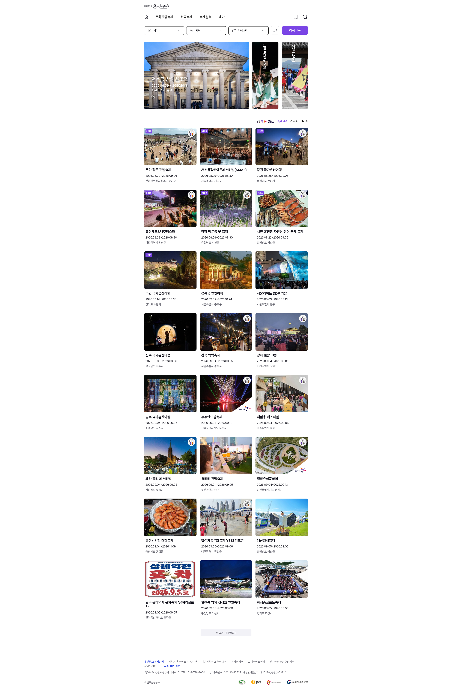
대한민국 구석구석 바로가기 (156, 6)
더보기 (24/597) (226, 633)
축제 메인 (146, 17)
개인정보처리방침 (154, 661)
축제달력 (206, 17)
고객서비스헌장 (256, 661)
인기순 (304, 121)
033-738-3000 (196, 672)
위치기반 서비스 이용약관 (182, 661)
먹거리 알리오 (266, 121)
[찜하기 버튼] (296, 17)
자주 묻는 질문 (172, 666)
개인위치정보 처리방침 (214, 661)
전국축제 (186, 17)
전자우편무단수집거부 (282, 661)
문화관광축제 (164, 17)
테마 (222, 17)
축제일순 (282, 121)
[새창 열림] (242, 683)
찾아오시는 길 (152, 666)
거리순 (294, 121)
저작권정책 (237, 661)
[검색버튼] (305, 17)
